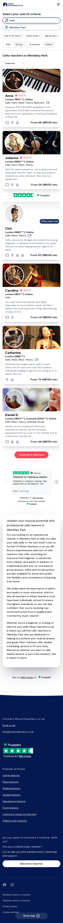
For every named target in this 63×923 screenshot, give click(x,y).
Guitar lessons (11, 775)
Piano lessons (11, 782)
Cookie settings (11, 912)
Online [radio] (48, 44)
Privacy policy (10, 906)
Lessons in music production (19, 814)
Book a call (9, 725)
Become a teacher (31, 863)
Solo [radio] (8, 44)
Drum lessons (10, 807)
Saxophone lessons (14, 801)
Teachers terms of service (16, 900)
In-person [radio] (35, 44)
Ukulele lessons (11, 795)
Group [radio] (19, 44)
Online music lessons (15, 820)
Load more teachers (31, 454)
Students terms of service (16, 894)
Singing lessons (11, 788)
